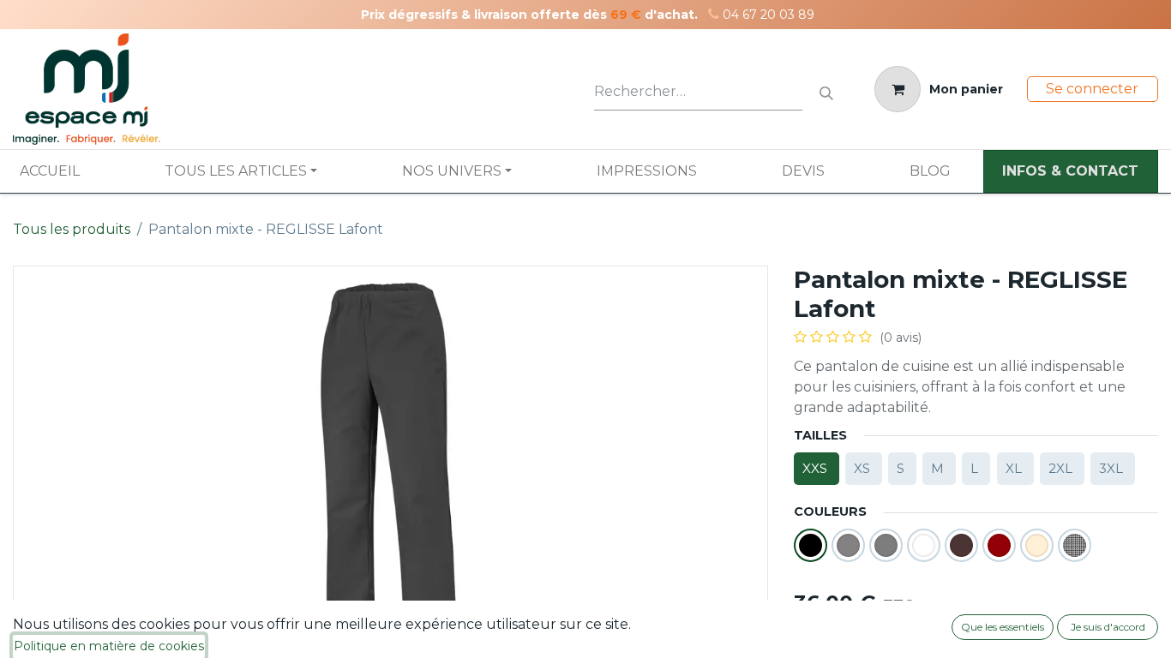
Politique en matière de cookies (109, 646)
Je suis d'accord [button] (1108, 626)
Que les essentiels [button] (1002, 626)
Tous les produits (71, 229)
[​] (713, 14)
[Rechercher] (826, 90)
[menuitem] (50, 171)
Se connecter (1092, 89)
